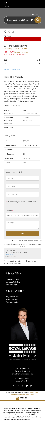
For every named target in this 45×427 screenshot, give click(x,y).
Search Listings (11, 285)
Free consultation (12, 302)
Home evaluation (12, 300)
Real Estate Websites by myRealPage (22, 394)
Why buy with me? (12, 279)
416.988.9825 (9, 255)
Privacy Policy (34, 392)
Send (22, 234)
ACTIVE (32, 14)
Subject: (9, 211)
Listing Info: (9, 135)
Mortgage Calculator (13, 282)
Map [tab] (19, 69)
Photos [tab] (13, 69)
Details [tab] (6, 69)
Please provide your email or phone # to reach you (21, 203)
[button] (14, 386)
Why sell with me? (12, 297)
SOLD (40, 14)
